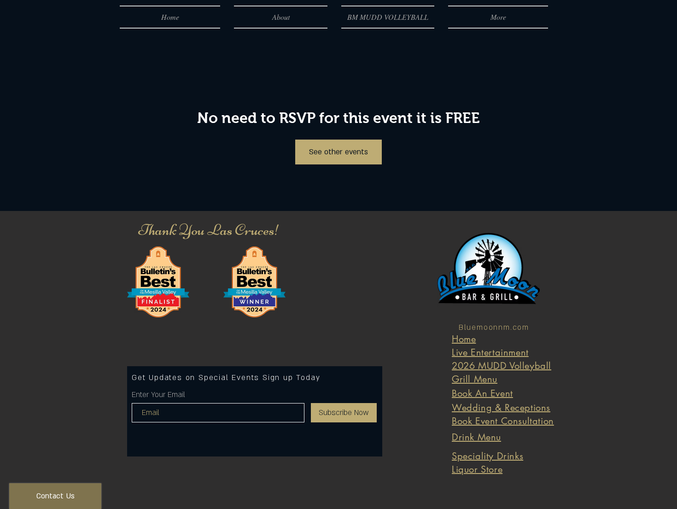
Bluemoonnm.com (494, 327)
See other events (338, 152)
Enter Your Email (158, 395)
